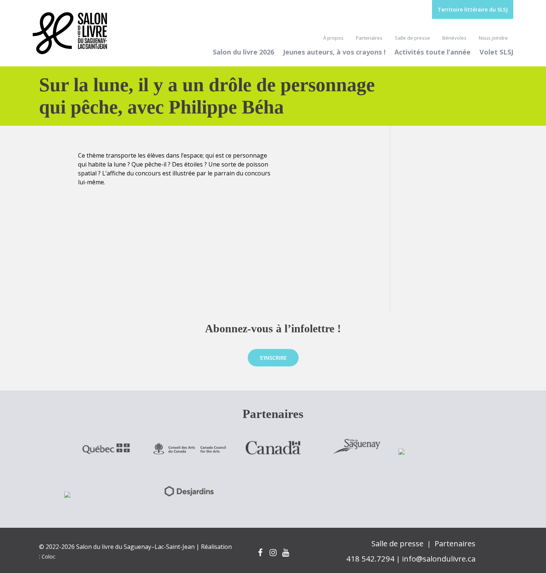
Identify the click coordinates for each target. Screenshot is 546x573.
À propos (333, 37)
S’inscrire (273, 357)
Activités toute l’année (432, 51)
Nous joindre (493, 37)
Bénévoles (454, 37)
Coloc (48, 556)
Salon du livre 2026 (243, 51)
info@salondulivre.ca (438, 558)
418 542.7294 (370, 558)
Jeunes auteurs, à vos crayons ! (334, 51)
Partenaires (369, 37)
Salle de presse (412, 37)
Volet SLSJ (496, 51)
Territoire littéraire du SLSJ (473, 9)
